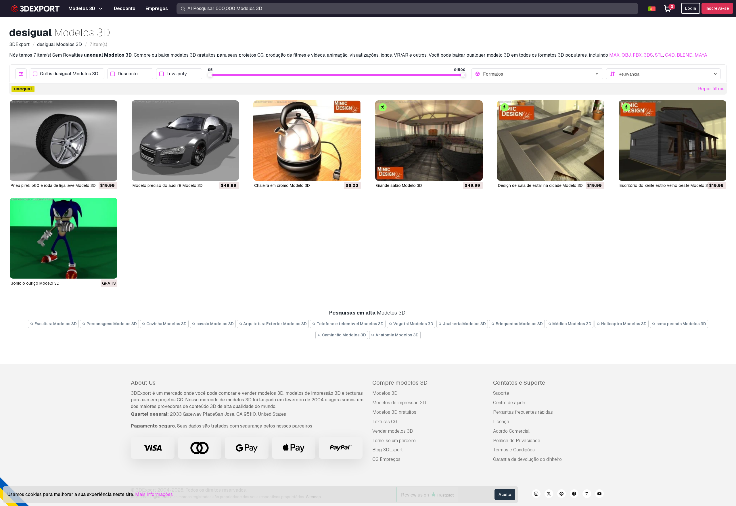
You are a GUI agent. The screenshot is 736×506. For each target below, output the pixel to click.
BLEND (685, 55)
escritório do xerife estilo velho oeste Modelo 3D (665, 185)
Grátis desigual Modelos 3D (69, 74)
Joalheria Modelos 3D (464, 323)
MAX (614, 55)
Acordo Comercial (511, 431)
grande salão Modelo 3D (399, 185)
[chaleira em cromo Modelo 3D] (307, 140)
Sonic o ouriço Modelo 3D (35, 283)
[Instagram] (536, 494)
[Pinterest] (561, 494)
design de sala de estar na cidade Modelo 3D (540, 185)
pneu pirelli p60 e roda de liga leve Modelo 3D (53, 185)
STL (659, 55)
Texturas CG (384, 422)
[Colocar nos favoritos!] (109, 173)
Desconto (128, 74)
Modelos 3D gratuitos (394, 412)
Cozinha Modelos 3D (166, 323)
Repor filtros (711, 89)
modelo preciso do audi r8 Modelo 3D (168, 185)
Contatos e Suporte (519, 382)
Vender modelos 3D (392, 431)
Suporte (501, 393)
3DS (648, 55)
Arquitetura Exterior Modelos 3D (274, 323)
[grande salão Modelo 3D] (429, 140)
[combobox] (541, 74)
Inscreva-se (717, 8)
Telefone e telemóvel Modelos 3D (350, 323)
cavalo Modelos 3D (214, 323)
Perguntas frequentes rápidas (523, 412)
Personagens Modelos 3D (111, 323)
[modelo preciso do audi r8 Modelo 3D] (185, 140)
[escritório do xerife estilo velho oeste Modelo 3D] (672, 140)
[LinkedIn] (587, 494)
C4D (670, 55)
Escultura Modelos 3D (55, 323)
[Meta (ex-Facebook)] (574, 494)
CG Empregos (386, 459)
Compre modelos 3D (400, 382)
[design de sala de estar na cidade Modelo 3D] (551, 140)
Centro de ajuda (509, 403)
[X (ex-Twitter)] (549, 494)
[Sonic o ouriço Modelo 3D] (63, 238)
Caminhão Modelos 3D (343, 335)
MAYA (701, 55)
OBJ (626, 55)
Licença (501, 422)
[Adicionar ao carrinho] (97, 173)
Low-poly (176, 74)
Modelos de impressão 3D (399, 403)
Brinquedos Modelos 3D (519, 323)
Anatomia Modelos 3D (397, 335)
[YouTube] (599, 494)
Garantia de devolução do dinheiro (527, 459)
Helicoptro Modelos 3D (623, 323)
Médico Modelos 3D (571, 323)
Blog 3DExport (387, 450)
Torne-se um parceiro (394, 441)
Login (690, 8)
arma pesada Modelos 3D (681, 323)
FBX (637, 55)
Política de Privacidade (516, 441)
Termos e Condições (514, 450)
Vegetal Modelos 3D (412, 323)
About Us (143, 382)
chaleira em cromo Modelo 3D (282, 185)
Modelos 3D (385, 393)
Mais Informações (154, 494)
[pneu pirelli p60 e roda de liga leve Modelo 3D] (63, 140)
